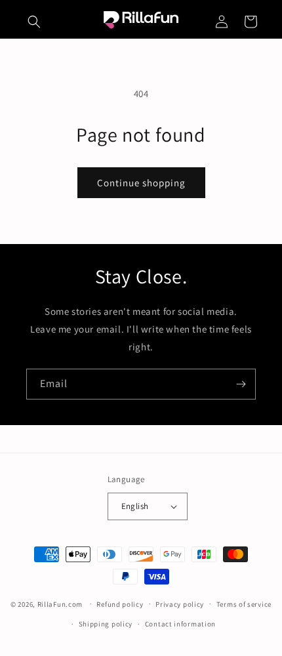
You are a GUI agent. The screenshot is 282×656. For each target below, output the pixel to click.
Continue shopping (141, 182)
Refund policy (119, 604)
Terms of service (244, 604)
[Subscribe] (240, 384)
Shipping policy (106, 623)
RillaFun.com (60, 603)
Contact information (180, 623)
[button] (34, 21)
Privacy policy (179, 604)
